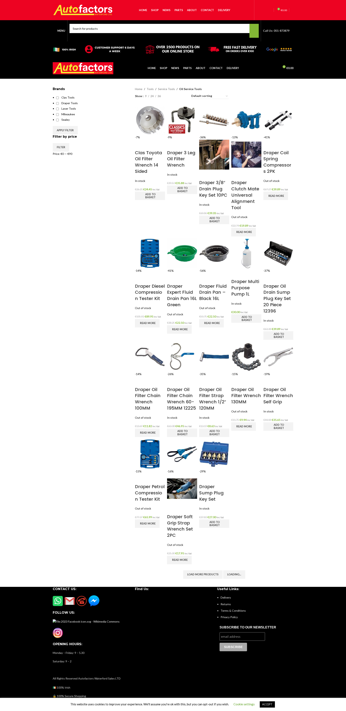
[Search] (275, 68)
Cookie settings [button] (244, 704)
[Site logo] (83, 67)
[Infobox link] (173, 29)
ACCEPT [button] (267, 704)
